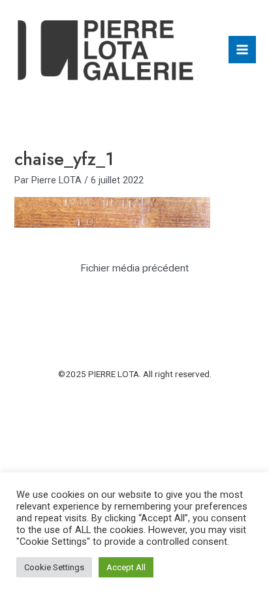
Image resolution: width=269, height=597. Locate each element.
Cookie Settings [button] (54, 567)
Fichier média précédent (134, 268)
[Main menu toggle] (242, 49)
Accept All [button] (126, 567)
